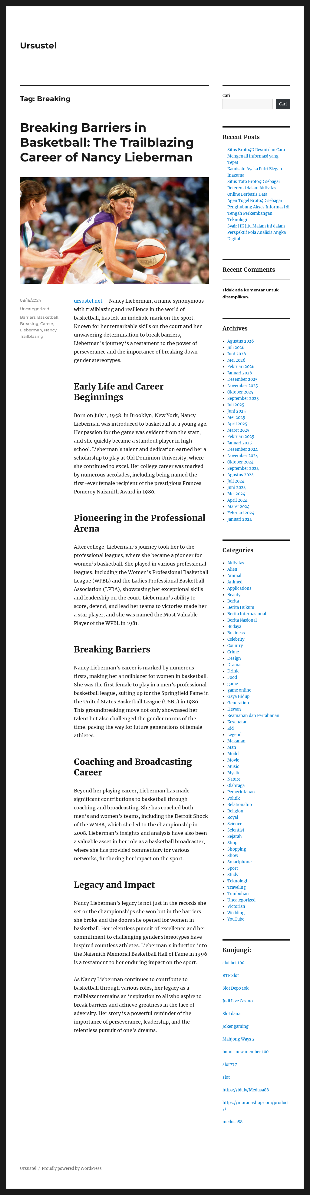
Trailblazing (31, 336)
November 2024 (242, 455)
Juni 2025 (236, 411)
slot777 (230, 1064)
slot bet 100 (233, 962)
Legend (234, 734)
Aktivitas (235, 563)
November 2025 (242, 385)
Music (233, 766)
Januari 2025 (239, 443)
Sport (232, 868)
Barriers (27, 317)
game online (239, 690)
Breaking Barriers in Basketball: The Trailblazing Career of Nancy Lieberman (107, 142)
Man (231, 747)
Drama (233, 664)
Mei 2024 (236, 493)
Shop (232, 842)
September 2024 (243, 468)
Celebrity (235, 639)
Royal (232, 817)
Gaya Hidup (238, 696)
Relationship (239, 804)
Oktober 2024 (240, 462)
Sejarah (234, 836)
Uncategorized (34, 308)
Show (232, 855)
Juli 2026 (236, 347)
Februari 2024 (240, 513)
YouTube (235, 919)
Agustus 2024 (240, 474)
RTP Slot (231, 975)
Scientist (235, 830)
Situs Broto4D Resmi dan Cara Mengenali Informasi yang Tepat (256, 156)
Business (236, 633)
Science (234, 823)
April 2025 (237, 424)
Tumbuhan (238, 893)
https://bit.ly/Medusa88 (246, 1090)
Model (233, 753)
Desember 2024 (242, 449)
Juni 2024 (236, 487)
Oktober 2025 (240, 392)
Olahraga (236, 785)
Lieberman (31, 329)
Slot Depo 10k (236, 988)
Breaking (29, 323)
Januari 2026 (239, 373)
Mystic (233, 772)
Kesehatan (237, 722)
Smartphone (239, 862)
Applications (239, 588)
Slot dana (231, 1013)
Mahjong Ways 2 (239, 1039)
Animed (234, 582)
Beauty (233, 594)
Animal (234, 575)
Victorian (236, 906)
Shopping (236, 849)
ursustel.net (88, 301)
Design (234, 658)
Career (46, 323)
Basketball (47, 317)
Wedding (236, 912)
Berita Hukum (240, 607)
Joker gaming (236, 1026)
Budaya (234, 626)
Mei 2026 (236, 360)
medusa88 (232, 1121)
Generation (238, 702)
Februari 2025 (240, 436)
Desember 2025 (242, 379)
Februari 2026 (241, 366)
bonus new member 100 (246, 1051)
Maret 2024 (238, 506)
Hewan (234, 709)
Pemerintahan (241, 792)
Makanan (236, 741)
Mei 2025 (236, 417)
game (232, 683)
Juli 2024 (235, 481)
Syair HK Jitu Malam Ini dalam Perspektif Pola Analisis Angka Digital (256, 232)
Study (232, 874)
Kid (230, 728)
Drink (233, 671)
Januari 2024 (239, 519)
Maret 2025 (238, 430)
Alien (232, 569)
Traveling (236, 887)
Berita (233, 601)
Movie (233, 760)
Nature (233, 779)
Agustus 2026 (240, 341)
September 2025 (243, 398)
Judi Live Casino (238, 1001)
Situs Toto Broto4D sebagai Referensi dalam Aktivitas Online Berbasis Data (253, 188)
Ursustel (38, 45)
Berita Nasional (242, 620)
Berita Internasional (246, 613)
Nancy (50, 329)
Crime (233, 652)
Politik (233, 798)
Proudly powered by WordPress (72, 1168)
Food (232, 677)
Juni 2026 (236, 354)
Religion (235, 811)
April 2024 (237, 500)
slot (226, 1077)
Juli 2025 (235, 404)
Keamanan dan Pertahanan (253, 715)
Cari (226, 95)
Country (235, 645)
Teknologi (237, 881)
